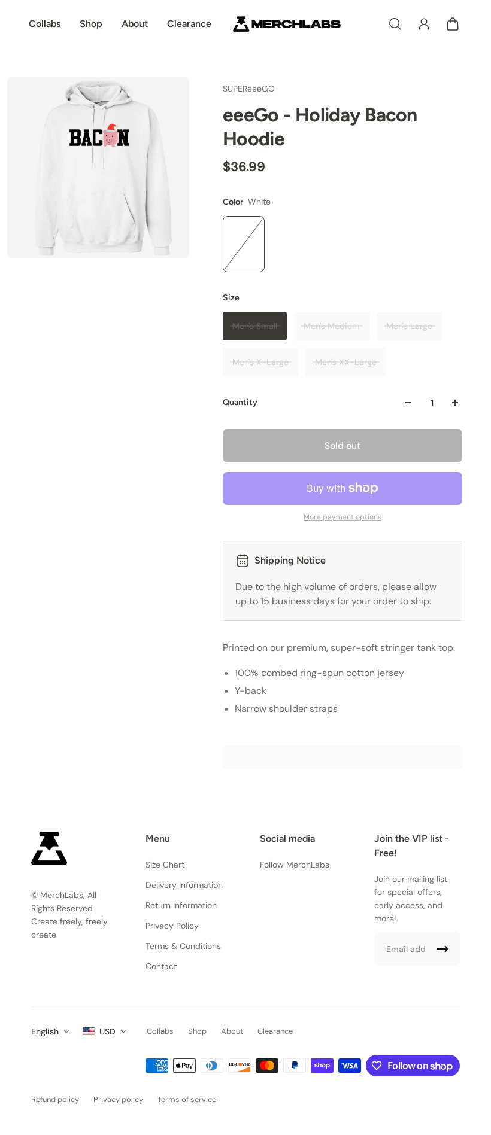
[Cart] (452, 24)
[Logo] (287, 24)
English (45, 1031)
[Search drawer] (395, 24)
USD (107, 1031)
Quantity (240, 402)
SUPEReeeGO (249, 88)
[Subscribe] (443, 949)
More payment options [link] (342, 517)
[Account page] (424, 24)
